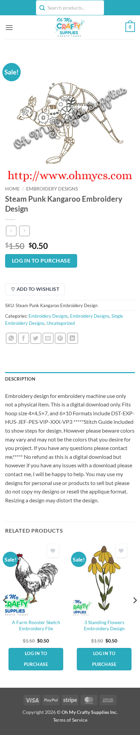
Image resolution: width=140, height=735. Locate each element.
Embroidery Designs (52, 188)
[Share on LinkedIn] (72, 338)
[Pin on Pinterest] (60, 338)
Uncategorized (61, 323)
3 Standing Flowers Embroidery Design (104, 625)
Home (12, 188)
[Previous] (5, 614)
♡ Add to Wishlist (35, 289)
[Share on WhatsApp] (11, 338)
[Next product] (11, 230)
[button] (9, 27)
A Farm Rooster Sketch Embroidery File (36, 625)
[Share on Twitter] (35, 338)
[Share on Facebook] (23, 338)
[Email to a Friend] (48, 338)
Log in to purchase (41, 260)
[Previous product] (24, 230)
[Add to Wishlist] (53, 550)
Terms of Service (70, 720)
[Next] (134, 614)
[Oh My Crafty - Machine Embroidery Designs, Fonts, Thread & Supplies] (69, 27)
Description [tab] (20, 379)
